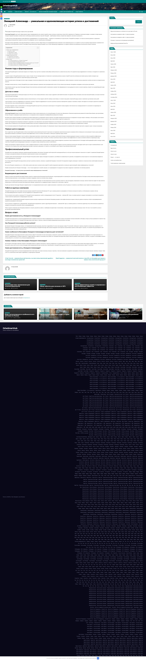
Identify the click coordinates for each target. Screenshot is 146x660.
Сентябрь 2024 (114, 97)
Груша (108, 392)
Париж (141, 533)
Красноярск (111, 452)
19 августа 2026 (9, 317)
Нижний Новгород (133, 508)
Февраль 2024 (114, 118)
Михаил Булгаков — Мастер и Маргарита (89, 487)
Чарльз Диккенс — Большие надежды (107, 622)
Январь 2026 (113, 73)
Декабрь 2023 (114, 121)
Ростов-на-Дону (133, 543)
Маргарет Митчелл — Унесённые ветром (136, 475)
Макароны (128, 473)
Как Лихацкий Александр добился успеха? (17, 61)
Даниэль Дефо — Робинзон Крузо (100, 394)
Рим (123, 541)
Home (77, 336)
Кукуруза (98, 454)
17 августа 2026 (44, 317)
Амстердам (131, 351)
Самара (77, 556)
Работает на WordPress (7, 496)
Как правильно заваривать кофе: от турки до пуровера (122, 34)
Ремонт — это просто (30, 11)
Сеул (139, 562)
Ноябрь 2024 (113, 91)
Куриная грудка (140, 454)
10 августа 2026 (114, 317)
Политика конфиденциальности (80, 541)
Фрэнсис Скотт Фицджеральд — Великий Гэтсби (98, 609)
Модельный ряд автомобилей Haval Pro (119, 43)
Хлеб (131, 620)
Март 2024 (113, 115)
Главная (10, 11)
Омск (139, 531)
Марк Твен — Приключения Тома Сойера (105, 477)
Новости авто (18, 11)
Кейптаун (100, 448)
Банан (98, 363)
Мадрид (130, 471)
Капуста (126, 444)
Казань (125, 438)
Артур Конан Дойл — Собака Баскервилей (88, 363)
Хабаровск (113, 618)
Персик (121, 539)
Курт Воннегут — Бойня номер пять (83, 460)
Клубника (120, 450)
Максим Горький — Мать (96, 475)
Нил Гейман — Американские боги (83, 525)
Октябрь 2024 (113, 94)
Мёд (120, 485)
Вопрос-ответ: (9, 59)
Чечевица (141, 636)
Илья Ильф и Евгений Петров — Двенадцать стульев (86, 436)
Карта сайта (102, 446)
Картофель (107, 446)
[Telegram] (1, 9)
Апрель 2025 (113, 85)
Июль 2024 (113, 103)
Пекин (142, 535)
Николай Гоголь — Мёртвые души (124, 514)
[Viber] (1, 14)
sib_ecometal (12, 24)
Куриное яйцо (129, 456)
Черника (91, 636)
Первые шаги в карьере (13, 53)
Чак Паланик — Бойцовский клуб (94, 622)
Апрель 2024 (113, 112)
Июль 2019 (113, 136)
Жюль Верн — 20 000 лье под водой (95, 434)
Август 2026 (113, 52)
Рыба (87, 547)
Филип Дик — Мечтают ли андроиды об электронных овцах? (100, 607)
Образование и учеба (13, 52)
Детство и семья (12, 51)
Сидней (113, 564)
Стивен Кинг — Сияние (94, 574)
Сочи (118, 568)
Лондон (120, 465)
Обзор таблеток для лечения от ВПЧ (53, 286)
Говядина (108, 390)
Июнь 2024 (113, 106)
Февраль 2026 (114, 70)
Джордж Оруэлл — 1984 (138, 421)
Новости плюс (114, 154)
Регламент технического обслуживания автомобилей (122, 40)
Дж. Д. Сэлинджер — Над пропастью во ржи (114, 394)
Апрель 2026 (113, 64)
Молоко (92, 500)
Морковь (83, 502)
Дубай (87, 427)
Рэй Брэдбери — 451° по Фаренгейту (122, 547)
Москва (141, 502)
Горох (80, 392)
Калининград (87, 442)
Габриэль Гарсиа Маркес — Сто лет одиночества (98, 376)
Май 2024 (113, 109)
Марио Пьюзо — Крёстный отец (80, 477)
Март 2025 (113, 88)
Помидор (88, 541)
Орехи (117, 533)
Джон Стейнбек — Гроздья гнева (127, 421)
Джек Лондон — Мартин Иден (116, 421)
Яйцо (113, 655)
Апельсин (136, 359)
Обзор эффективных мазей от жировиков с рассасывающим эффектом (90, 285)
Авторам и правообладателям (81, 338)
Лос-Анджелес (140, 467)
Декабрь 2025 (114, 76)
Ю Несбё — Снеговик (80, 655)
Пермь (129, 537)
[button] (139, 11)
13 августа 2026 (79, 317)
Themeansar (23, 496)
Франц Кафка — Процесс (138, 607)
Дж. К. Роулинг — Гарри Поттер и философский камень (133, 394)
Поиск (112, 17)
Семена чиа (101, 562)
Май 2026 (113, 61)
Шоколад (76, 647)
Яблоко (86, 655)
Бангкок (137, 363)
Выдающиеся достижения (13, 56)
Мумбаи (130, 506)
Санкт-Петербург (93, 556)
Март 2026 (113, 67)
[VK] (1, 11)
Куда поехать (79, 11)
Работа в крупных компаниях (14, 57)
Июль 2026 (113, 55)
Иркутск (97, 436)
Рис (116, 543)
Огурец (99, 531)
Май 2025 (113, 82)
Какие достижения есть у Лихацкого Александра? (19, 60)
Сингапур (104, 566)
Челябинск (94, 634)
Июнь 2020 (113, 130)
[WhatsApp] (1, 7)
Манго (102, 475)
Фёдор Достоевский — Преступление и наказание (97, 587)
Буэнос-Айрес (117, 367)
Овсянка (125, 529)
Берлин (117, 365)
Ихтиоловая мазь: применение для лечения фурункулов (17, 285)
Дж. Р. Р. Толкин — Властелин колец (109, 407)
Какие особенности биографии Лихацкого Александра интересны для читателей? (24, 62)
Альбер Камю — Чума (113, 345)
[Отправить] (1, 18)
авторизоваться (26, 297)
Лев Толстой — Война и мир (95, 460)
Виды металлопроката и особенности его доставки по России (124, 31)
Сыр (137, 578)
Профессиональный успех (12, 55)
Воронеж (78, 374)
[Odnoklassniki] (1, 16)
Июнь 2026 (113, 58)
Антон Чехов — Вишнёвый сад (125, 353)
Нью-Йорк (128, 527)
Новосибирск (92, 525)
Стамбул (121, 570)
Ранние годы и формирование (12, 49)
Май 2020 (113, 133)
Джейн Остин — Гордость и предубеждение (103, 411)
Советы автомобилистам (66, 11)
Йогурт (99, 438)
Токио (99, 580)
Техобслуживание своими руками (48, 11)
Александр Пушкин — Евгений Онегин (93, 338)
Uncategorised (6, 18)
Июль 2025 (113, 79)
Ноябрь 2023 (113, 124)
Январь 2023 (113, 127)
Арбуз (124, 361)
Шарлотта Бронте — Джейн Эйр (125, 638)
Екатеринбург (79, 429)
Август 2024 (113, 100)
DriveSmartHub (10, 5)
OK (98, 658)
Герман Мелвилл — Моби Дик (100, 390)
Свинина (137, 560)
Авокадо (80, 336)
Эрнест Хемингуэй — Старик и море (109, 647)
